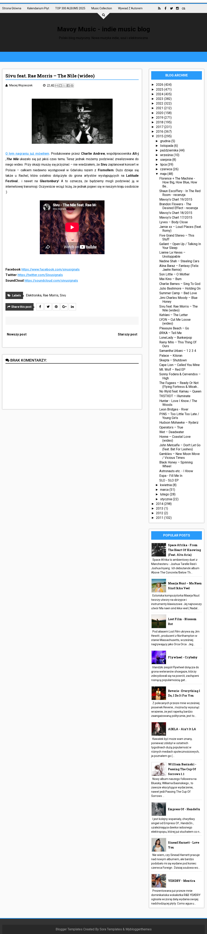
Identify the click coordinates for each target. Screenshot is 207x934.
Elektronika (33, 295)
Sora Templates (111, 929)
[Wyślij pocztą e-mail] (57, 86)
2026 (160, 85)
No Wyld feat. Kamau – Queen (180, 391)
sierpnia (166, 160)
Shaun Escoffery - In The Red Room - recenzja (180, 193)
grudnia (165, 141)
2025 (160, 89)
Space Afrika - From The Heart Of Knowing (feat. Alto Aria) (184, 550)
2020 (160, 113)
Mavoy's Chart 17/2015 (175, 217)
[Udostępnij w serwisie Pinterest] (72, 86)
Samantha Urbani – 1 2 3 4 (177, 351)
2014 (160, 504)
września (167, 155)
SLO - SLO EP (169, 480)
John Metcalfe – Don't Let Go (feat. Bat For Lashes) (180, 447)
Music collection (101, 8)
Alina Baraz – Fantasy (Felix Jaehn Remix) (179, 268)
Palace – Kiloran (170, 356)
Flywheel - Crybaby (182, 657)
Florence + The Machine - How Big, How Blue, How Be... (178, 182)
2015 (160, 136)
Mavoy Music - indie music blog (103, 29)
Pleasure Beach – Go (174, 328)
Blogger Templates (69, 929)
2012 (160, 513)
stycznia (166, 499)
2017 (160, 127)
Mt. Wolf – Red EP (172, 369)
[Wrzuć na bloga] (60, 86)
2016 (160, 131)
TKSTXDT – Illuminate (174, 396)
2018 (160, 122)
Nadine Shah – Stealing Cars (179, 261)
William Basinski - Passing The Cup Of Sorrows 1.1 (182, 769)
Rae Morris (50, 295)
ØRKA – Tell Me (170, 333)
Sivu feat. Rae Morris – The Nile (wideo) (178, 308)
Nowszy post (16, 334)
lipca (164, 164)
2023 (160, 99)
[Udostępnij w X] (64, 86)
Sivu (63, 295)
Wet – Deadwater (171, 432)
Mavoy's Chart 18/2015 (175, 213)
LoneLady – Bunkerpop (175, 338)
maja (163, 174)
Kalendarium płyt (38, 8)
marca (164, 490)
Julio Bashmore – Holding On (180, 288)
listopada (167, 146)
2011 (160, 518)
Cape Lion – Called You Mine (179, 365)
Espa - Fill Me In (170, 476)
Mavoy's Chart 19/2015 (175, 199)
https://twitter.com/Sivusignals (40, 275)
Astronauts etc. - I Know (176, 471)
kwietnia (166, 485)
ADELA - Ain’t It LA (182, 729)
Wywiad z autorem (130, 8)
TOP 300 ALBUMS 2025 (70, 8)
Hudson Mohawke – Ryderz (179, 422)
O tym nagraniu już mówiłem (27, 153)
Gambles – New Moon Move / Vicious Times (179, 456)
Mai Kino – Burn (170, 279)
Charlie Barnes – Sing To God (179, 284)
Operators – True (171, 427)
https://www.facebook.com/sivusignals (50, 269)
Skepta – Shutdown (173, 360)
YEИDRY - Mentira (181, 881)
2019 (160, 118)
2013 (160, 508)
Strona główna (11, 8)
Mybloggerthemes (139, 929)
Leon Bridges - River (173, 409)
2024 (160, 94)
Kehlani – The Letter (173, 315)
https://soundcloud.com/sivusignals (51, 280)
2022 (160, 103)
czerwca (166, 169)
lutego (165, 494)
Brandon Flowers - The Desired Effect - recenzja (178, 206)
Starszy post (127, 334)
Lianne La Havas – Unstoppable (172, 254)
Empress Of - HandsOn (184, 809)
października (169, 150)
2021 (160, 108)
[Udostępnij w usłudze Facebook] (68, 86)
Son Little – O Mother (174, 274)
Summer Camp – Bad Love (178, 293)
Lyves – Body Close (173, 222)
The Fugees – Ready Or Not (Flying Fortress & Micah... (179, 385)
